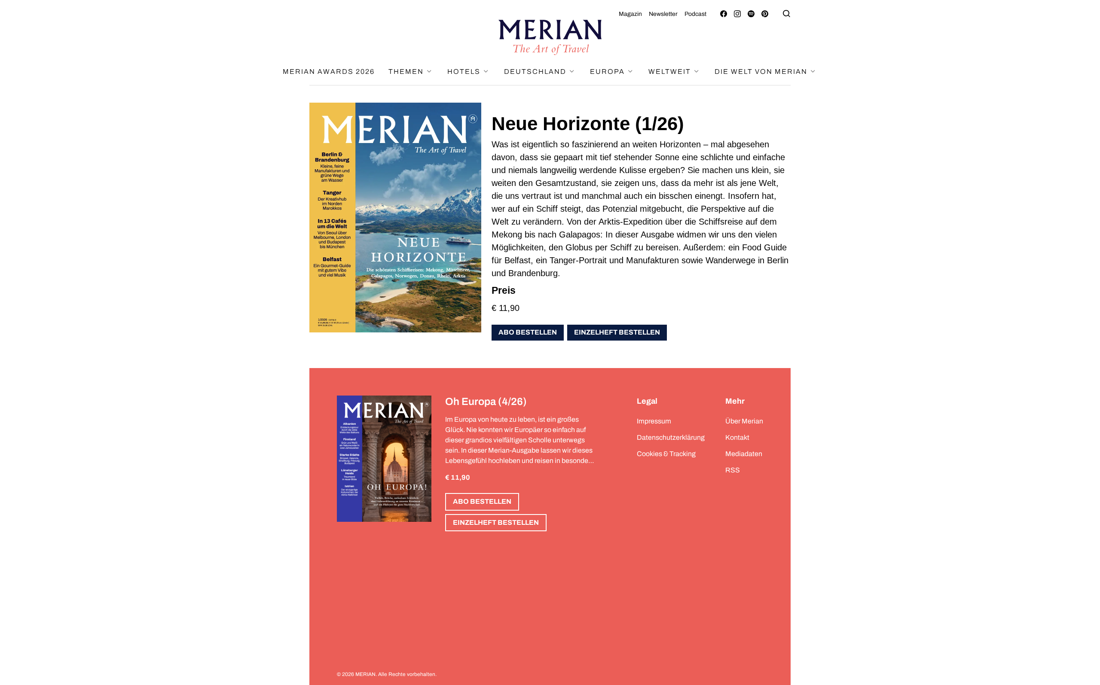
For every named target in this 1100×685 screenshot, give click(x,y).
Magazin (630, 14)
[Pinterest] (764, 14)
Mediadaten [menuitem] (743, 453)
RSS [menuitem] (732, 470)
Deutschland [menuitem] (536, 71)
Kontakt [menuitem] (737, 437)
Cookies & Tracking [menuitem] (666, 453)
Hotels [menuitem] (465, 71)
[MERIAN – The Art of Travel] (550, 37)
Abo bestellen (527, 332)
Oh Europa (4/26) (486, 401)
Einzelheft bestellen (617, 332)
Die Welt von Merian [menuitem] (762, 71)
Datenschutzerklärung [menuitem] (671, 437)
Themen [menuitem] (407, 71)
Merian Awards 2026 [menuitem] (329, 71)
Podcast (695, 14)
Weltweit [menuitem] (670, 71)
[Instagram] (737, 14)
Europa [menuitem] (608, 71)
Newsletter (663, 14)
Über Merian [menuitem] (744, 421)
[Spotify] (751, 14)
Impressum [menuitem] (654, 421)
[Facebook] (723, 14)
